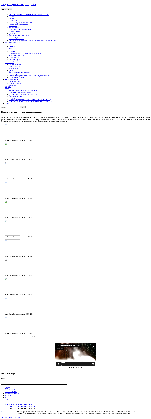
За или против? (14, 31)
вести (11, 48)
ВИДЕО (8, 13)
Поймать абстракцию (16, 39)
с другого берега (15, 65)
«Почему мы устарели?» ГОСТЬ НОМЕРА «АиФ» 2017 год (30, 100)
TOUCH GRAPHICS (16, 55)
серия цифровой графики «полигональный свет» (26, 53)
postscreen (12, 46)
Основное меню (7, 9)
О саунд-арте (13, 98)
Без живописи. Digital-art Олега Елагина (23, 94)
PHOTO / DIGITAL (11, 390)
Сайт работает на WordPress (10, 417)
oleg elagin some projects (18, 4)
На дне (11, 18)
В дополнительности (16, 77)
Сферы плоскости (15, 57)
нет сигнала (13, 26)
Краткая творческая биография (20, 92)
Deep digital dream (15, 59)
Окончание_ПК (14, 81)
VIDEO (7, 388)
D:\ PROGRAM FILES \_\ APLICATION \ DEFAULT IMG (29, 15)
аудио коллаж (13, 68)
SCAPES (12, 52)
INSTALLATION (11, 392)
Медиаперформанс (11, 79)
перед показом (14, 28)
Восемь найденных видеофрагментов (22, 22)
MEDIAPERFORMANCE (14, 393)
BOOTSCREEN (14, 20)
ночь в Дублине (14, 66)
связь (7, 103)
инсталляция (9, 63)
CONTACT (9, 399)
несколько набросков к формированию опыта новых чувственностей (33, 40)
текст (7, 89)
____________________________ (16, 401)
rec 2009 (12, 33)
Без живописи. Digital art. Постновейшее (23, 90)
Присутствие (13, 85)
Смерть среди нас (15, 37)
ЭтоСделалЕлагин (15, 61)
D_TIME (12, 16)
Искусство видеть (15, 96)
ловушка (12, 70)
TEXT (7, 397)
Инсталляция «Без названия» (19, 74)
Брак (10, 44)
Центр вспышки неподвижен (19, 72)
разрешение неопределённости (20, 29)
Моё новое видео (15, 83)
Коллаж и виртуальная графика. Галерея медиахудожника (29, 76)
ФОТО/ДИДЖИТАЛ (12, 42)
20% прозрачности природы (19, 35)
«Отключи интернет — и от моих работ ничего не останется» (30, 101)
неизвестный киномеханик (18, 24)
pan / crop (12, 50)
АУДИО (8, 87)
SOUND (8, 395)
